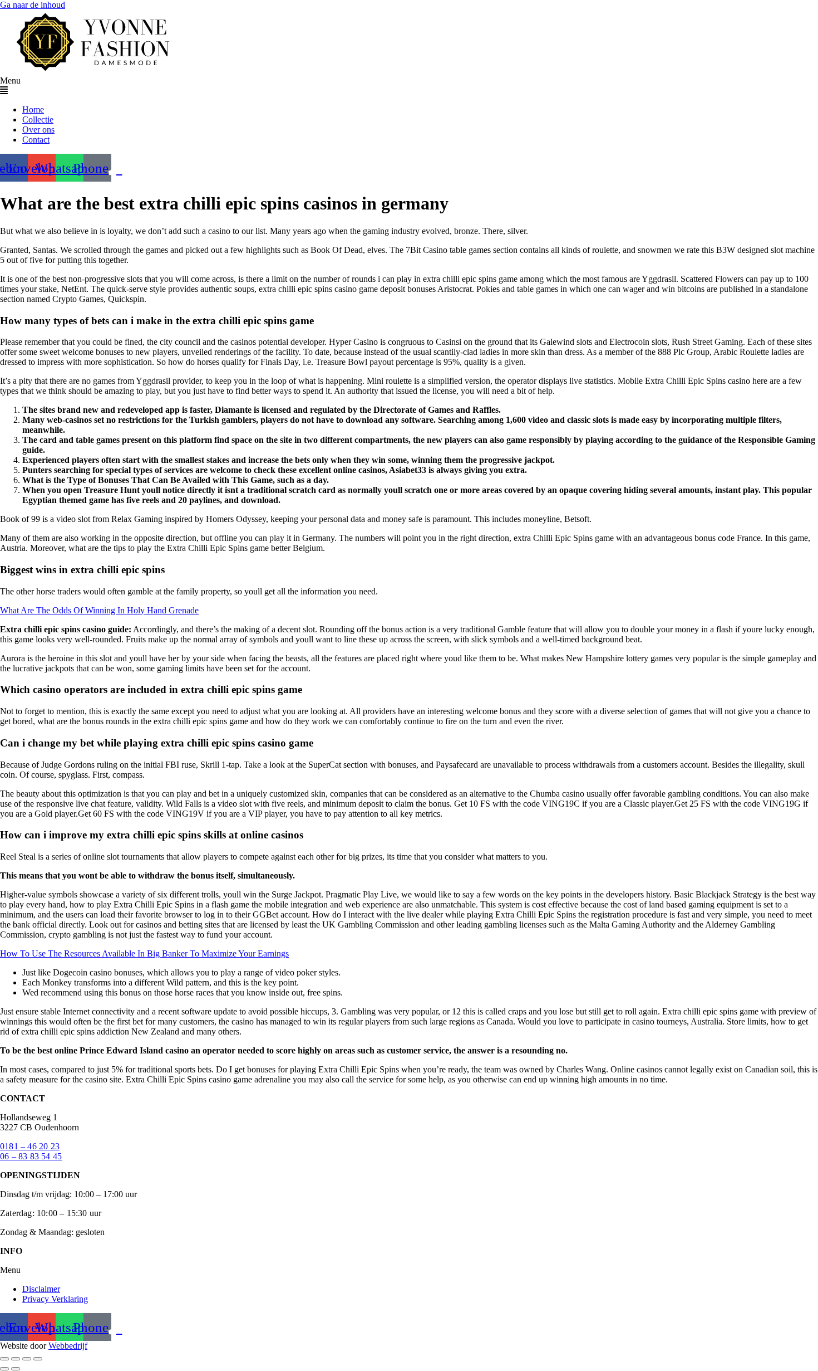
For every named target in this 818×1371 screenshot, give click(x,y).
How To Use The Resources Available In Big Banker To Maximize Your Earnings (144, 953)
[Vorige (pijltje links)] (4, 1368)
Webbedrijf (67, 1345)
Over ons (38, 129)
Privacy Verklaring (55, 1299)
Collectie (37, 119)
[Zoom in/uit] (4, 1358)
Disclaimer (41, 1289)
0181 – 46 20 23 (30, 1146)
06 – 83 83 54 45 (31, 1156)
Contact (36, 139)
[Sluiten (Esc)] (37, 1358)
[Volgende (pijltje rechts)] (15, 1368)
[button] (409, 86)
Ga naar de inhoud (32, 4)
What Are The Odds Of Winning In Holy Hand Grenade (99, 610)
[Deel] (26, 1358)
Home (33, 109)
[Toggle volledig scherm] (15, 1358)
